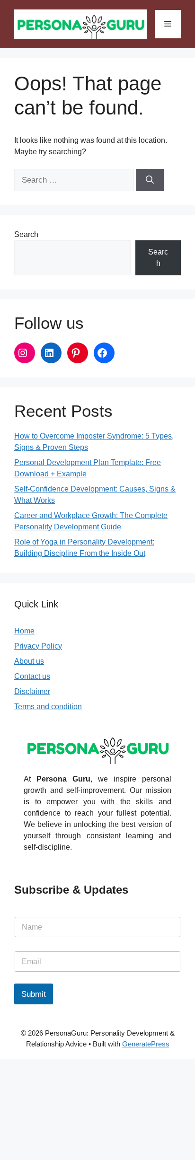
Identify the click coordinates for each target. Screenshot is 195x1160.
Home (24, 631)
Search (26, 234)
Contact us (32, 676)
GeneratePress (145, 1044)
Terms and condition (48, 707)
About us (29, 661)
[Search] (150, 180)
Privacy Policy (38, 646)
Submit (33, 994)
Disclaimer (32, 691)
